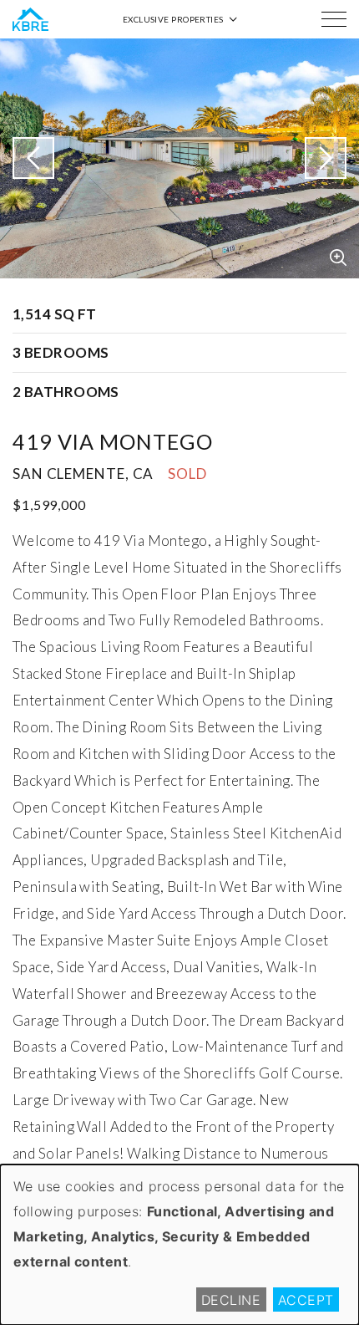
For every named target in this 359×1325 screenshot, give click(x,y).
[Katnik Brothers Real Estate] (30, 19)
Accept (306, 1300)
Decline (230, 1300)
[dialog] (179, 1244)
